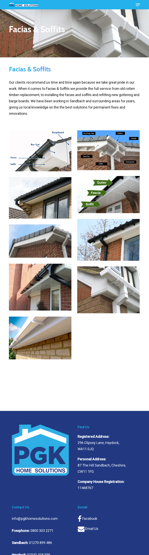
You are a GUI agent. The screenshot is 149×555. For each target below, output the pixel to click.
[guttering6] (40, 338)
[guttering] (108, 150)
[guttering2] (40, 241)
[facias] (40, 150)
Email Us (91, 529)
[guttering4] (108, 289)
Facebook (89, 518)
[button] (138, 5)
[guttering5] (108, 194)
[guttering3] (40, 287)
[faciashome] (40, 198)
